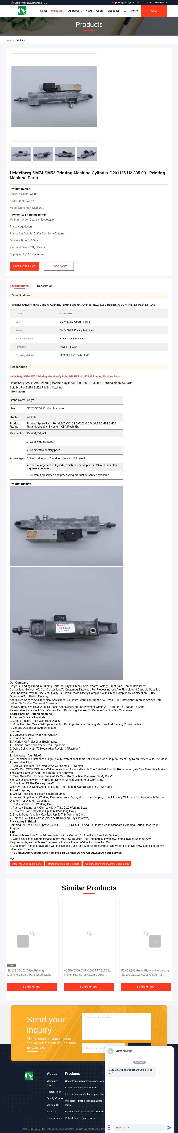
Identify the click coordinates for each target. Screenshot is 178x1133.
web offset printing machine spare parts (107, 863)
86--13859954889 (158, 2)
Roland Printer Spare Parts (80, 1118)
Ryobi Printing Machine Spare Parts (84, 1111)
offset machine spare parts (27, 863)
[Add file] (109, 1127)
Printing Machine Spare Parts (81, 1087)
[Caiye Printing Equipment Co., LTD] (22, 11)
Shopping (113, 10)
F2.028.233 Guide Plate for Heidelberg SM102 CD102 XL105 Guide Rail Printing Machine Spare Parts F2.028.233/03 (145, 973)
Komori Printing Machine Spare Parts (85, 1094)
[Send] (169, 1127)
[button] (23, 941)
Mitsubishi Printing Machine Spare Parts (83, 1102)
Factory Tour (54, 1091)
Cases (100, 10)
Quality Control (55, 1098)
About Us (74, 10)
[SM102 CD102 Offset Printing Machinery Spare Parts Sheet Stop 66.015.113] (32, 933)
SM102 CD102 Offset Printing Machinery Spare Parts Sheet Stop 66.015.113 (28, 973)
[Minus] (169, 1051)
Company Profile (52, 1083)
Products (57, 10)
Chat (153, 10)
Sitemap (51, 1111)
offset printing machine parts (63, 863)
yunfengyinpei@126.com (127, 2)
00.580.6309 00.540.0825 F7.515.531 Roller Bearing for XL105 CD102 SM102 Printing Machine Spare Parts (87, 973)
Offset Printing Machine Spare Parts (84, 1081)
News (89, 10)
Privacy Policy (54, 1118)
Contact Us (53, 1104)
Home (43, 10)
